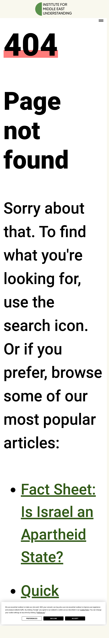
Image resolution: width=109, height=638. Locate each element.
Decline (53, 618)
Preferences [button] (41, 613)
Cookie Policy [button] (84, 610)
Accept (75, 618)
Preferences (31, 618)
